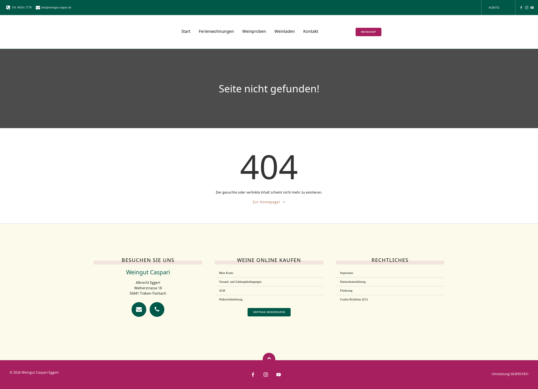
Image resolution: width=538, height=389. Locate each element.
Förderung (346, 290)
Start (185, 31)
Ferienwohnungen (216, 31)
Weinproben (254, 31)
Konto (494, 7)
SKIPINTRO (519, 374)
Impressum (346, 273)
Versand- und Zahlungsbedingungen (240, 281)
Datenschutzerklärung (353, 281)
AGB (222, 290)
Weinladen (284, 31)
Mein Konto (226, 273)
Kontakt (310, 31)
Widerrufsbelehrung (231, 299)
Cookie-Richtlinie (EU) (354, 299)
